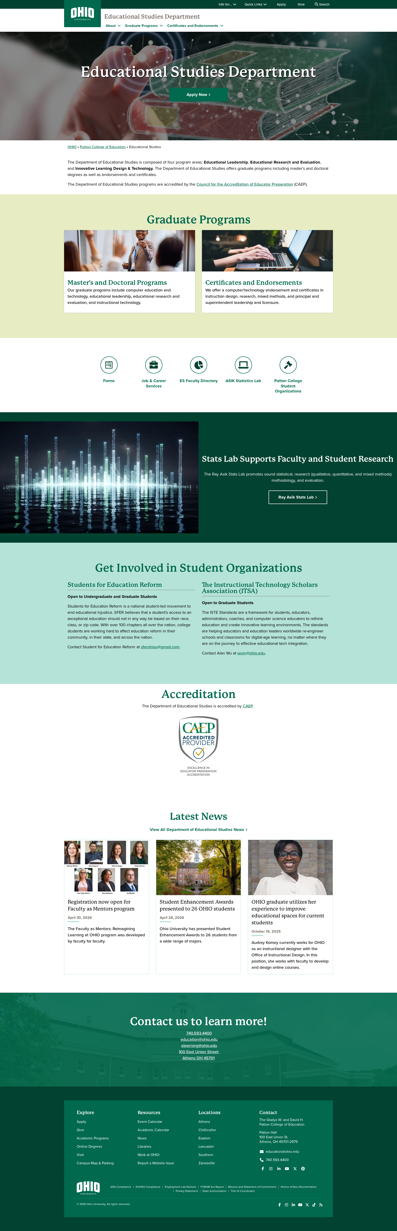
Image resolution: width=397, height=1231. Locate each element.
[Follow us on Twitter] (295, 1168)
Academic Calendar (153, 1130)
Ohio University (96, 1204)
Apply (281, 4)
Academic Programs (93, 1138)
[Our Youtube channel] (287, 1168)
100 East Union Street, (199, 1052)
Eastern (204, 1138)
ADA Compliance (120, 1187)
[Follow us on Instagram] (270, 1168)
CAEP (248, 706)
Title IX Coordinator (243, 1191)
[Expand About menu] (119, 25)
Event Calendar (150, 1121)
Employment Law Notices (180, 1187)
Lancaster (206, 1146)
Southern (205, 1154)
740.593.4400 (199, 1033)
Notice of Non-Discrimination (299, 1187)
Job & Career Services (154, 383)
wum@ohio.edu (251, 653)
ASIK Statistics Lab (243, 381)
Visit (80, 1154)
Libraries (144, 1146)
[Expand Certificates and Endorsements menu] (221, 25)
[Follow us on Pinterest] (303, 1168)
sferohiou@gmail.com (160, 647)
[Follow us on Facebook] (262, 1168)
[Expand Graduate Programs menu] (161, 25)
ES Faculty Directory (199, 381)
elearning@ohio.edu (199, 1046)
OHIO (72, 147)
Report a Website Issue (156, 1163)
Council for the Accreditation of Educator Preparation (244, 184)
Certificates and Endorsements (192, 25)
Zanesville (206, 1163)
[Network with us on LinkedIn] (278, 1168)
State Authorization (214, 1191)
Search (323, 4)
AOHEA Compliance (148, 1187)
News (142, 1138)
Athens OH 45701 (198, 1058)
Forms (109, 381)
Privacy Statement (187, 1191)
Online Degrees (89, 1146)
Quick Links (254, 4)
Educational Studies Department (152, 16)
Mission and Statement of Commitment (252, 1187)
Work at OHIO (148, 1154)
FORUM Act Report (212, 1187)
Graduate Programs (141, 25)
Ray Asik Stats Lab (296, 497)
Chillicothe (207, 1130)
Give (301, 4)
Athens (204, 1121)
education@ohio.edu (199, 1039)
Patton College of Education (103, 147)
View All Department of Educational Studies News (197, 830)
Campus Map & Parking (95, 1163)
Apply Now (197, 95)
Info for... (226, 4)
